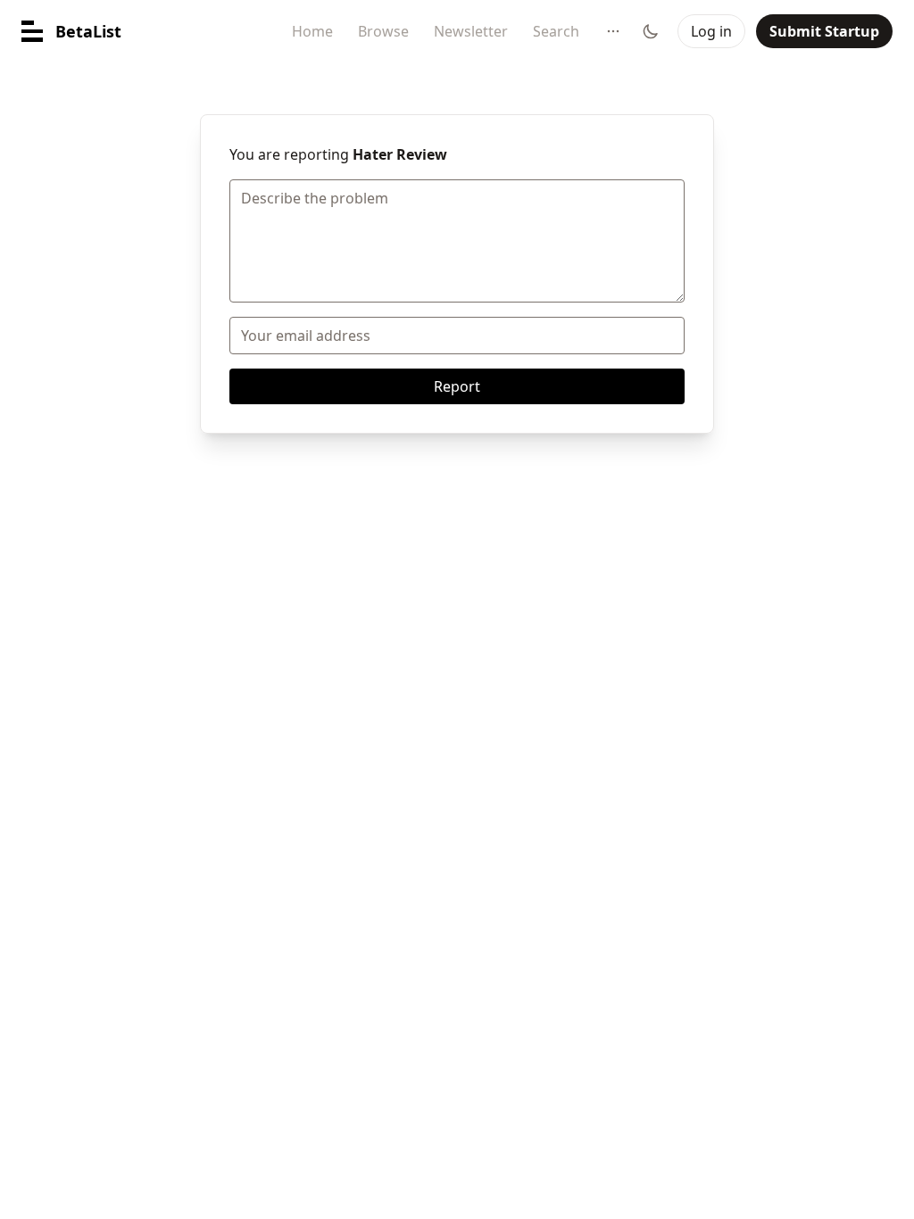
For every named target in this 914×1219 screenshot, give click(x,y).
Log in (711, 31)
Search (556, 31)
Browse (383, 31)
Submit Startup (824, 31)
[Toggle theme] (651, 31)
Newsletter (471, 31)
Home (312, 31)
